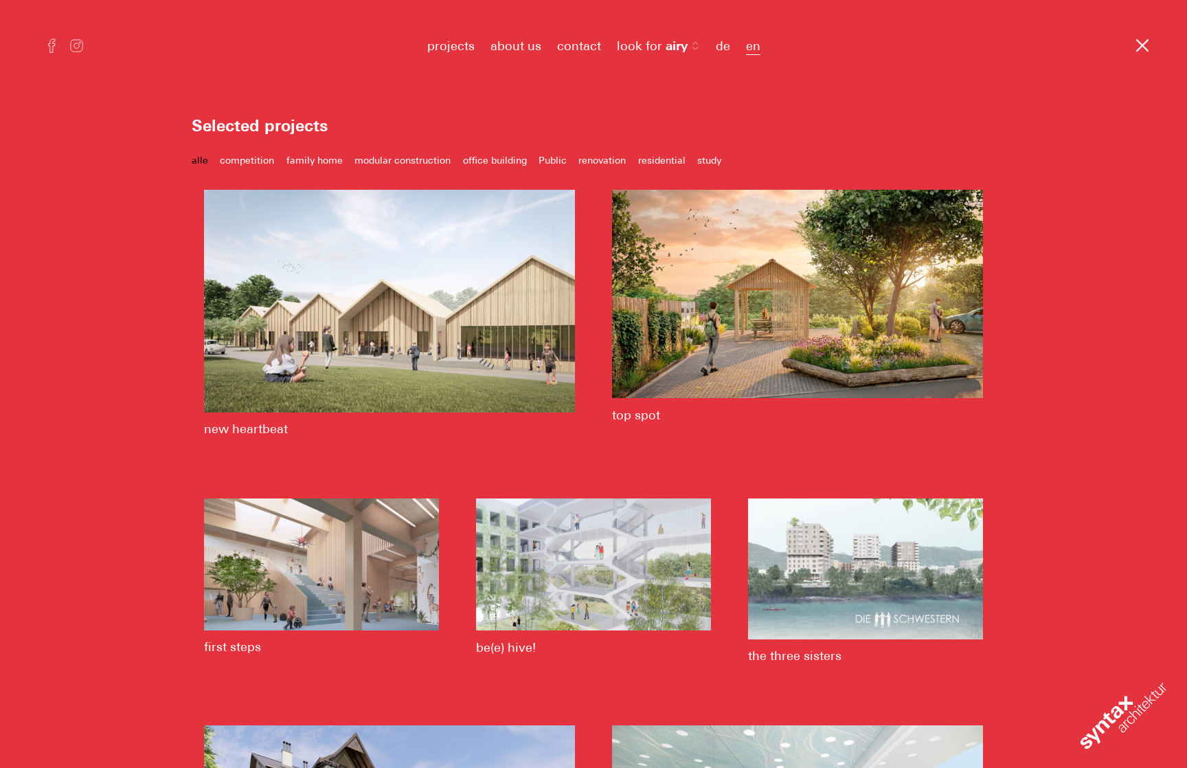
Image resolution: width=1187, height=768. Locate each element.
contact (579, 46)
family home (314, 160)
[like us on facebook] (51, 47)
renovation (602, 160)
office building (495, 160)
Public (553, 160)
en (753, 46)
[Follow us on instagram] (76, 47)
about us (515, 46)
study (709, 160)
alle (200, 160)
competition (247, 160)
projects (451, 46)
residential (662, 160)
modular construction (402, 160)
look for (652, 46)
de (723, 46)
